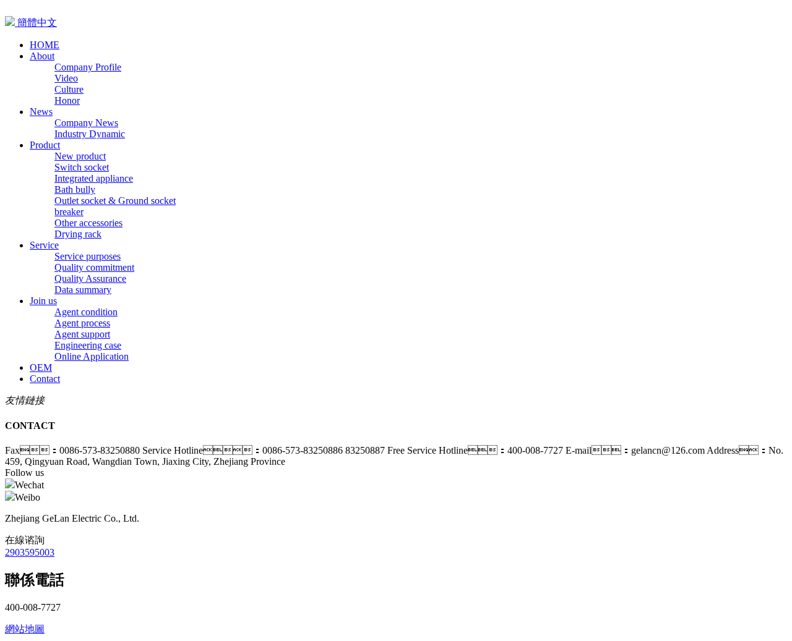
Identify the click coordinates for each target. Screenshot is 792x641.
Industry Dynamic (89, 134)
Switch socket (81, 167)
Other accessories (88, 223)
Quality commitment (94, 267)
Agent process (82, 323)
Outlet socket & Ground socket (115, 200)
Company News (86, 122)
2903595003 (29, 552)
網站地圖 (25, 629)
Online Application (91, 356)
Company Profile (87, 67)
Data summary (82, 289)
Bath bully (74, 189)
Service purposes (87, 256)
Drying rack (77, 234)
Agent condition (86, 312)
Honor (67, 100)
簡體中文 (36, 22)
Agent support (82, 334)
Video (66, 78)
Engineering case (87, 345)
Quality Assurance (90, 278)
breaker (69, 211)
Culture (69, 89)
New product (80, 156)
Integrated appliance (93, 178)
